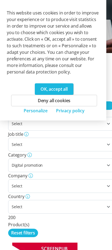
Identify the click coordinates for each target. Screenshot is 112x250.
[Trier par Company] (30, 176)
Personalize (36, 111)
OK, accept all (54, 89)
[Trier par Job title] (26, 134)
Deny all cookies (54, 101)
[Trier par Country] (27, 196)
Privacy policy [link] (70, 111)
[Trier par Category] (29, 155)
